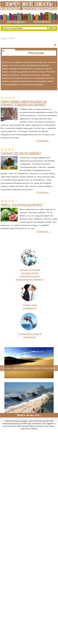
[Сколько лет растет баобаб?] (9, 169)
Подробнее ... (43, 141)
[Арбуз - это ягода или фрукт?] (9, 220)
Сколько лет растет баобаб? (21, 153)
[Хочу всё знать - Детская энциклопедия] (29, 10)
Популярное (42, 22)
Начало (3, 38)
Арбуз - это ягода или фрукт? (22, 204)
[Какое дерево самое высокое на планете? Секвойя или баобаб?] (9, 120)
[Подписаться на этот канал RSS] (55, 45)
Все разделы (16, 22)
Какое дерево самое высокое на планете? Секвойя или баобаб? (24, 102)
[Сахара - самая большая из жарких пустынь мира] (29, 377)
